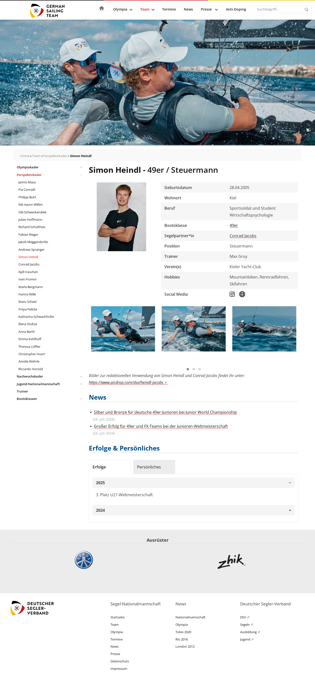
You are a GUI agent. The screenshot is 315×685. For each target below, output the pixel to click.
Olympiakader (28, 167)
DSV (243, 617)
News (188, 9)
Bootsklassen (27, 398)
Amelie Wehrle (28, 361)
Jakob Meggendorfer (33, 242)
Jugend (245, 639)
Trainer (22, 391)
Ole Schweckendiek (32, 212)
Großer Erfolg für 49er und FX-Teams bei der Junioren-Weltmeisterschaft (161, 426)
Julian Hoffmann (30, 219)
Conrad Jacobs (28, 264)
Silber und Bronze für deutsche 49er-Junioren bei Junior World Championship (165, 412)
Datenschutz (119, 661)
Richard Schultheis (31, 227)
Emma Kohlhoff (29, 339)
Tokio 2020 (183, 632)
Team (144, 9)
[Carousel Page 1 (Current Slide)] (188, 369)
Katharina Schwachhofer (36, 316)
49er (234, 225)
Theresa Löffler (29, 346)
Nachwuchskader (30, 376)
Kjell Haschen (28, 272)
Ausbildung (248, 632)
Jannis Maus (27, 182)
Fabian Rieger (28, 234)
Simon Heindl (28, 257)
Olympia (120, 9)
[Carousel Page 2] (193, 369)
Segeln (245, 624)
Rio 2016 (181, 639)
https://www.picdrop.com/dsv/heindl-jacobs (126, 382)
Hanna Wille (27, 294)
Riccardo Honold (30, 369)
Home (24, 156)
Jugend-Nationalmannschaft (38, 384)
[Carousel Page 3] (199, 369)
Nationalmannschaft (190, 617)
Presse (207, 9)
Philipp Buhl (27, 197)
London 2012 (185, 646)
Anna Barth (26, 331)
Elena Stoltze (27, 324)
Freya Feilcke (27, 309)
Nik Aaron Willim (30, 204)
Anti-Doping (236, 9)
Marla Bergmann (30, 287)
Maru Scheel (27, 301)
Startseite (117, 617)
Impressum (118, 668)
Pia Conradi (26, 189)
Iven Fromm (27, 279)
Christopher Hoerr (31, 354)
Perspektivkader (55, 156)
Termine (169, 9)
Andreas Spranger (31, 249)
